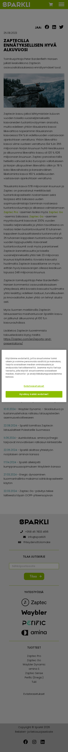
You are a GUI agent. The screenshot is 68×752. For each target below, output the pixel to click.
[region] (34, 376)
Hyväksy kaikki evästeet (33, 394)
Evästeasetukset (34, 386)
